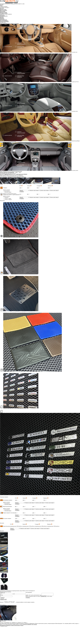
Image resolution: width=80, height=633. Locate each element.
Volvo (16, 172)
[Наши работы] (9, 623)
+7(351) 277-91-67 (9, 602)
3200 (33, 518)
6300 (38, 187)
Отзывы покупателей (4, 21)
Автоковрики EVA (3, 15)
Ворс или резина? (3, 10)
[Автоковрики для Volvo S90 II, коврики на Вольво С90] (4, 183)
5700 (44, 500)
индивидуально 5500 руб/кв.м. (53, 526)
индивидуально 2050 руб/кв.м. (16, 526)
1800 (16, 500)
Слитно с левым (7, 198)
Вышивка (2, 17)
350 (20, 194)
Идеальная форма (3, 19)
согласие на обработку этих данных (30, 627)
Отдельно (6, 197)
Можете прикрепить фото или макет (33, 596)
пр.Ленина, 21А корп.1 (4, 7)
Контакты (2, 8)
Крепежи (2, 16)
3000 (24, 500)
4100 (44, 518)
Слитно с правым (8, 199)
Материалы (2, 15)
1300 (16, 518)
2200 (33, 506)
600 (28, 194)
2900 (44, 506)
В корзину (21, 191)
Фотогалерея (2, 11)
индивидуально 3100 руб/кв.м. (28, 526)
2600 (20, 187)
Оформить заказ (3, 599)
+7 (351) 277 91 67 (3, 629)
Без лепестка (7, 190)
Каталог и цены (3, 9)
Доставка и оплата (3, 13)
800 (37, 194)
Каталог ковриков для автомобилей (7, 172)
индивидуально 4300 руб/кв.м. (41, 526)
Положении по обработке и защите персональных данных (11, 628)
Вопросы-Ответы (3, 12)
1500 (24, 506)
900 (48, 194)
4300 (28, 187)
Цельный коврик (7, 192)
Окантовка (2, 18)
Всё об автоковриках (4, 20)
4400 (33, 500)
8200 (49, 187)
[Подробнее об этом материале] (21, 185)
